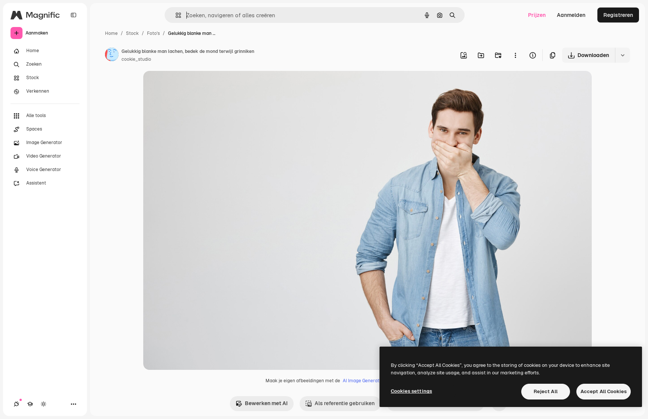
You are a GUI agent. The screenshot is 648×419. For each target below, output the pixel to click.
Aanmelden (571, 15)
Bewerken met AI (266, 403)
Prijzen (537, 15)
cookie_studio (136, 59)
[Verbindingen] (16, 404)
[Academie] (30, 404)
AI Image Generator (363, 381)
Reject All (546, 391)
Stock (132, 33)
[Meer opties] (515, 55)
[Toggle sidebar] (74, 15)
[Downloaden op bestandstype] (622, 55)
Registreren (618, 15)
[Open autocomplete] (175, 15)
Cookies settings (411, 391)
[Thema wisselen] (44, 404)
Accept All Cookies (603, 391)
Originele (192, 85)
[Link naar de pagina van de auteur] (111, 55)
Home (111, 33)
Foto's (153, 33)
